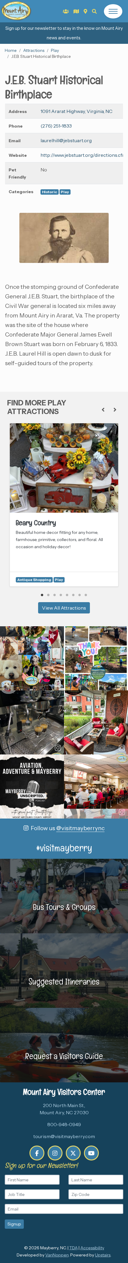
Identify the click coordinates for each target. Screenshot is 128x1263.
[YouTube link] (91, 1153)
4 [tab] (61, 595)
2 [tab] (48, 595)
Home (11, 50)
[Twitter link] (73, 1153)
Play (55, 50)
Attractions (33, 50)
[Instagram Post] (32, 658)
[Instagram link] (55, 1153)
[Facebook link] (36, 1153)
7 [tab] (80, 595)
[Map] (85, 11)
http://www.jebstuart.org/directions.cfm (83, 155)
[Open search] (94, 11)
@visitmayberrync (80, 828)
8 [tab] (86, 595)
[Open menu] (113, 11)
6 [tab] (73, 595)
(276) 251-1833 (56, 126)
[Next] (115, 410)
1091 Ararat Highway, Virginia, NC (76, 111)
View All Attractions (64, 608)
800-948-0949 (64, 1124)
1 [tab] (42, 595)
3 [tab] (54, 595)
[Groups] (65, 11)
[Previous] (103, 410)
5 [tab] (67, 595)
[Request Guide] (76, 11)
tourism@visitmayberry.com (64, 1136)
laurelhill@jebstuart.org (66, 140)
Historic (49, 192)
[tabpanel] (64, 505)
